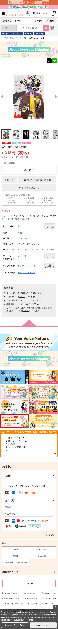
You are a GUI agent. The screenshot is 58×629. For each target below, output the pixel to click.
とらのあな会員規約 (29, 593)
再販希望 (29, 170)
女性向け (52, 20)
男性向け (40, 20)
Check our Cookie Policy (14, 625)
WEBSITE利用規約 (10, 593)
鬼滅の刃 (28, 33)
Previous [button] (2, 96)
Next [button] (56, 96)
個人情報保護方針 (32, 599)
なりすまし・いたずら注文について (41, 604)
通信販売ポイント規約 (49, 593)
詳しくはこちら (50, 534)
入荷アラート (49, 227)
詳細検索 (52, 28)
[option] (29, 96)
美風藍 (11, 443)
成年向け (18, 20)
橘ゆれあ (6, 33)
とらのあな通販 (7, 38)
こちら (28, 292)
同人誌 (18, 38)
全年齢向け (7, 20)
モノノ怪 (12, 449)
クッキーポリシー (50, 599)
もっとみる (50, 452)
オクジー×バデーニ (17, 440)
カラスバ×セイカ (16, 437)
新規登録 (36, 13)
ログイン (46, 13)
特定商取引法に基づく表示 (15, 604)
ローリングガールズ (18, 446)
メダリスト (17, 33)
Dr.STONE (39, 33)
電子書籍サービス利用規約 (12, 599)
